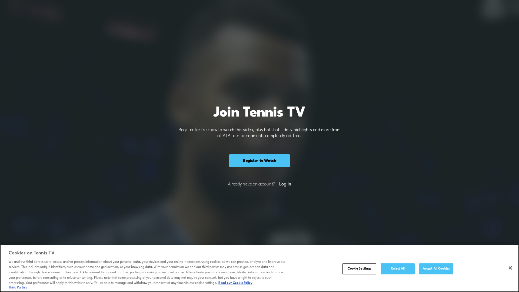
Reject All (398, 268)
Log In (285, 184)
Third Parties (18, 287)
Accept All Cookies (436, 268)
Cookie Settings (359, 268)
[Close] (510, 268)
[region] (259, 268)
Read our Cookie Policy (235, 283)
